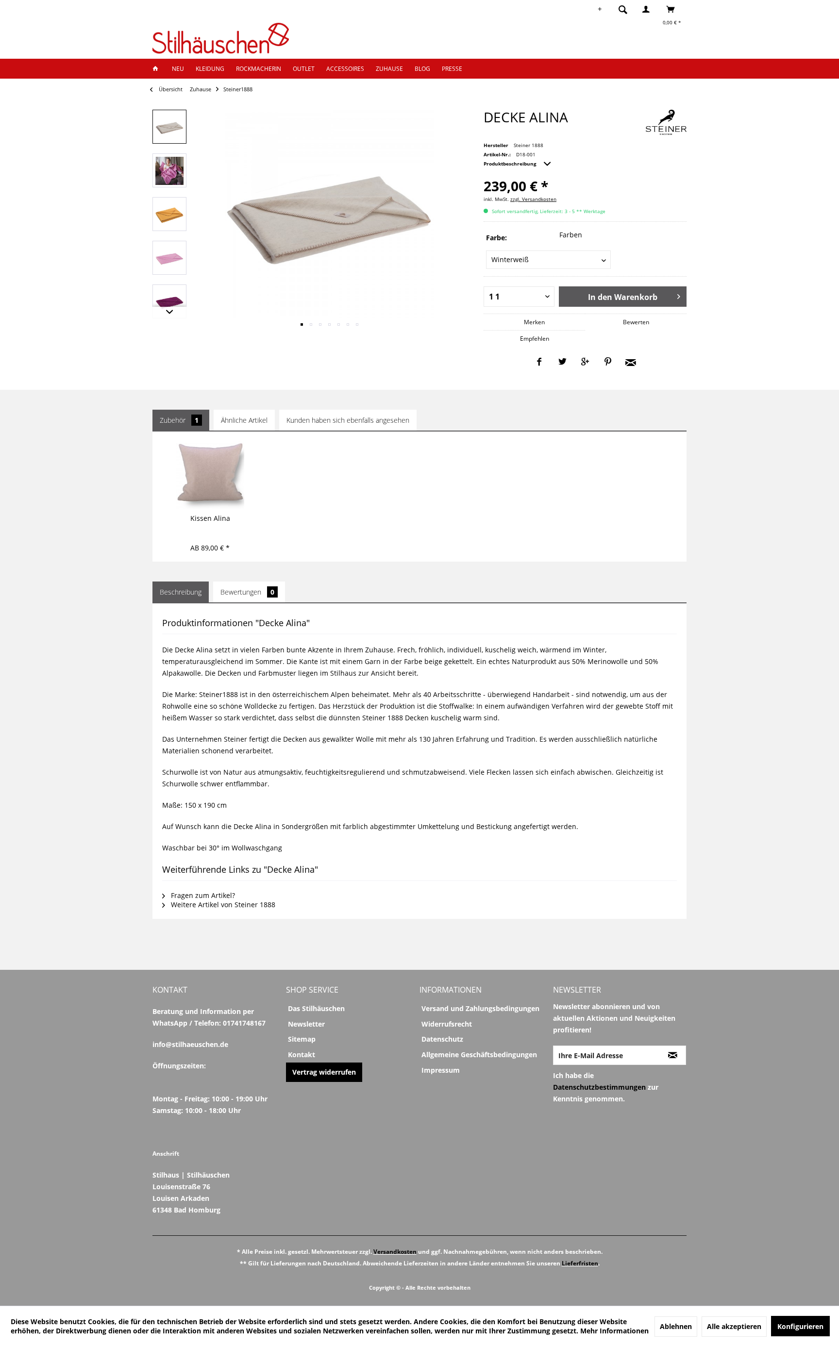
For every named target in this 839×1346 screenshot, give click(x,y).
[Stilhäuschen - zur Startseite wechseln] (220, 38)
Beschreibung (180, 592)
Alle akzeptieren (734, 1326)
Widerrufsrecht (446, 1024)
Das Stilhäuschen (316, 1008)
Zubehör (179, 420)
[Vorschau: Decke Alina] (169, 127)
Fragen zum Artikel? (202, 895)
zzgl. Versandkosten (533, 199)
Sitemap (302, 1039)
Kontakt (301, 1054)
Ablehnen (676, 1326)
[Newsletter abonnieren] (672, 1055)
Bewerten (636, 322)
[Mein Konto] (648, 9)
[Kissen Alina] (210, 475)
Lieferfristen (580, 1263)
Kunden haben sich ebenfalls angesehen (347, 420)
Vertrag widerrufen (324, 1072)
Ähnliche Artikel (244, 420)
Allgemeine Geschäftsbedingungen (479, 1054)
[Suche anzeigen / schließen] (623, 9)
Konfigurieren (800, 1326)
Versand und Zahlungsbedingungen (480, 1008)
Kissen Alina (210, 518)
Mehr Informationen (614, 1330)
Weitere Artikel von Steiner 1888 (222, 904)
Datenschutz (442, 1039)
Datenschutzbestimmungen (599, 1087)
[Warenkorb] (673, 9)
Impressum (440, 1070)
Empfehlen (534, 338)
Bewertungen (247, 592)
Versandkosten (395, 1251)
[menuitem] (626, 9)
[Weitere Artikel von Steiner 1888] (666, 122)
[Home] (158, 69)
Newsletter (306, 1024)
